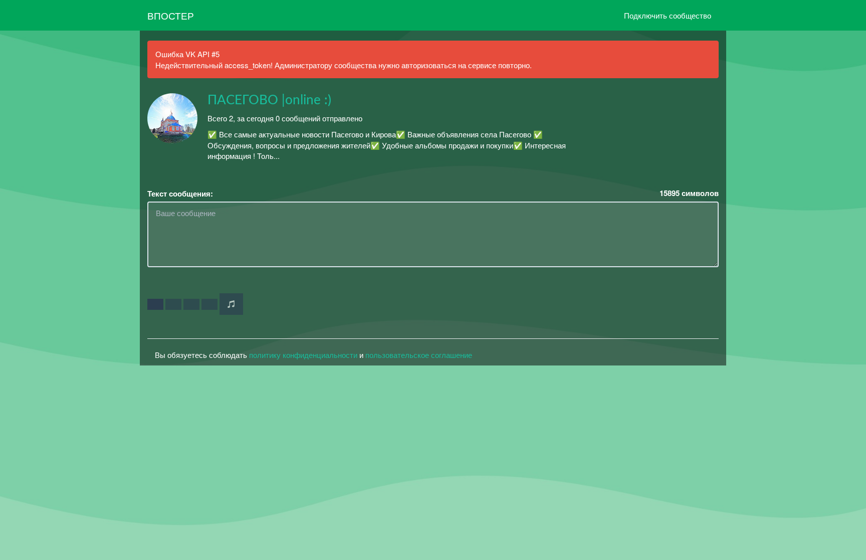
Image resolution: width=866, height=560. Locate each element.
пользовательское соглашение (418, 354)
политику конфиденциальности (303, 354)
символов (689, 193)
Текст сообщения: (180, 194)
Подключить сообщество (667, 15)
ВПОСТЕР (170, 15)
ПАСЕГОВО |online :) (269, 100)
